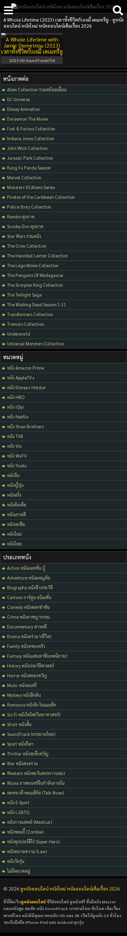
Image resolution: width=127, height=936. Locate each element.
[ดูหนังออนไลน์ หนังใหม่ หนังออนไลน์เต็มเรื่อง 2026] (63, 6)
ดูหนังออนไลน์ (33, 901)
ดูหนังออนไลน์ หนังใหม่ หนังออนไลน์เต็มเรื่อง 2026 (70, 888)
